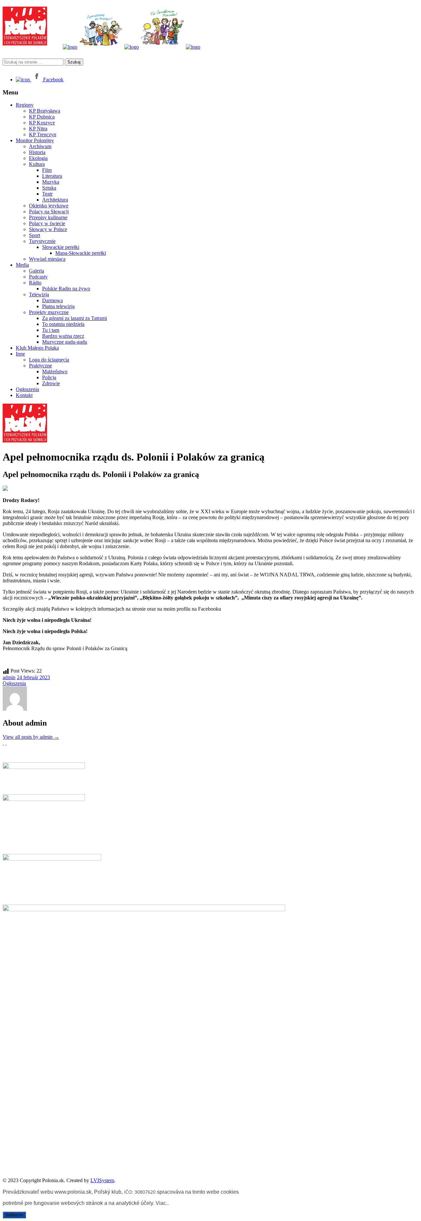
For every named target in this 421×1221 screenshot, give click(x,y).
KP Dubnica (42, 116)
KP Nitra (38, 128)
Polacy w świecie (47, 223)
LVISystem (102, 1180)
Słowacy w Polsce (48, 229)
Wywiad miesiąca (47, 259)
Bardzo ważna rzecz (63, 336)
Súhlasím (14, 1214)
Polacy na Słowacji (49, 211)
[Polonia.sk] (25, 43)
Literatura (52, 176)
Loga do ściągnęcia (49, 359)
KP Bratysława (44, 111)
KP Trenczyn (42, 134)
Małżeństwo (54, 371)
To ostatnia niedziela (63, 324)
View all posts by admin (31, 737)
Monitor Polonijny (35, 140)
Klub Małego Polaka (37, 348)
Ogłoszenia (27, 389)
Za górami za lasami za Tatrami (74, 318)
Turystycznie (42, 241)
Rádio (35, 282)
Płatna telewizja (58, 306)
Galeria (36, 271)
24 (20, 677)
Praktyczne (40, 365)
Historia (37, 152)
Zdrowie (51, 383)
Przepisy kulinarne (48, 217)
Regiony (25, 105)
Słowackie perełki (60, 247)
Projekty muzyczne (49, 312)
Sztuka (49, 188)
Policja (49, 377)
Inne (20, 354)
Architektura (55, 199)
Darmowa (52, 300)
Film (47, 170)
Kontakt (24, 395)
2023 (44, 677)
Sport (34, 235)
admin (9, 677)
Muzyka (50, 182)
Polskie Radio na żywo (66, 288)
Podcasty (38, 276)
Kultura (37, 164)
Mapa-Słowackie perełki (80, 253)
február (31, 677)
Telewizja (39, 294)
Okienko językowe (48, 205)
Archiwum (40, 146)
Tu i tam (50, 330)
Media (22, 265)
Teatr (47, 194)
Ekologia (38, 158)
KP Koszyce (42, 122)
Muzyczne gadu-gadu (64, 342)
